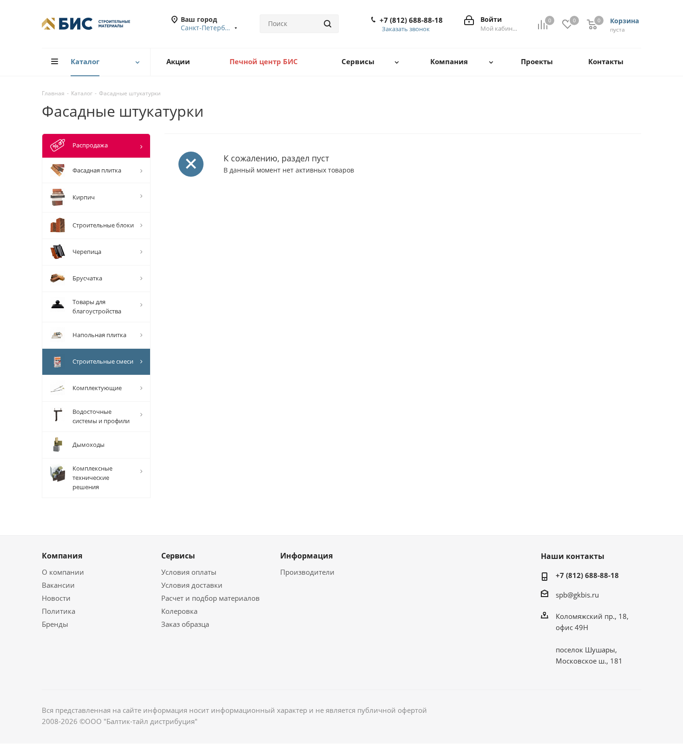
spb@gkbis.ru (577, 594)
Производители (307, 572)
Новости (56, 598)
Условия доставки (192, 585)
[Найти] (327, 23)
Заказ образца (185, 624)
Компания (62, 556)
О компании (63, 572)
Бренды (55, 624)
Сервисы (178, 556)
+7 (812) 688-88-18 (411, 20)
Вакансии (58, 585)
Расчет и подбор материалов (210, 598)
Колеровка (179, 611)
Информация (306, 556)
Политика (58, 611)
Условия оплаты (189, 572)
